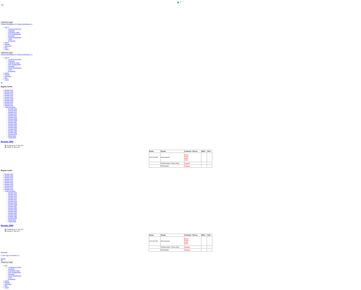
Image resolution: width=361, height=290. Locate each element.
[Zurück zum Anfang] (2, 5)
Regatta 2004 (7, 141)
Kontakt (3, 259)
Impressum (4, 252)
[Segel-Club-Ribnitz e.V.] (17, 24)
